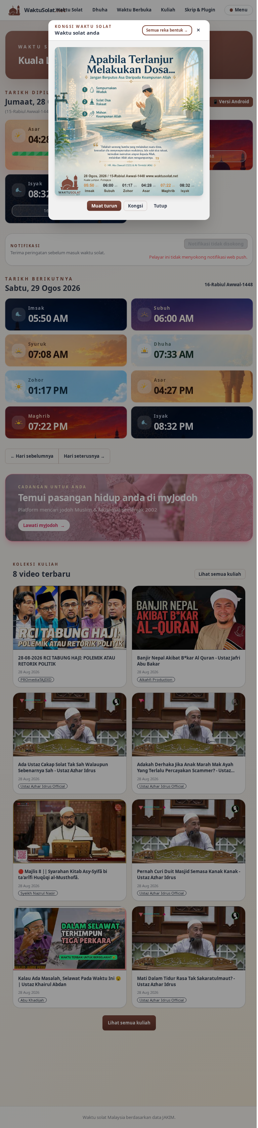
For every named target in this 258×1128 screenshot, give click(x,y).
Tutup (157, 206)
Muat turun (102, 206)
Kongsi (132, 206)
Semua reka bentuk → (164, 30)
